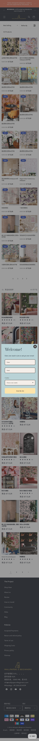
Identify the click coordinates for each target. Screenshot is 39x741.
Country (7, 378)
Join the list (20, 391)
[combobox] (20, 382)
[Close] (35, 346)
